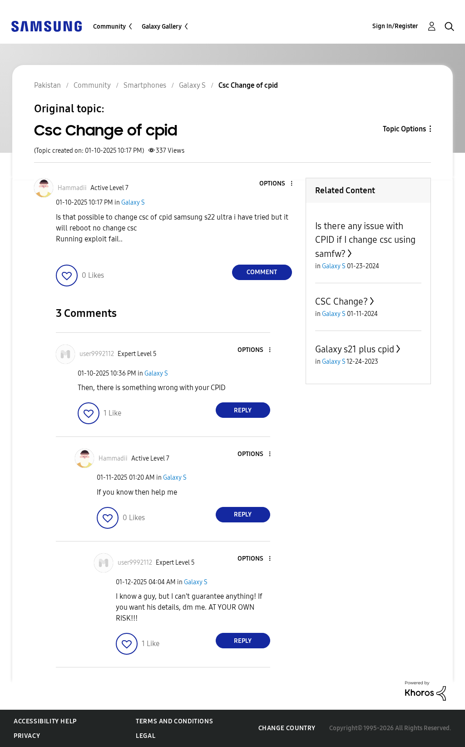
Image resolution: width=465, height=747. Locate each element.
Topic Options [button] (404, 129)
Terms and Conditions (174, 721)
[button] (276, 184)
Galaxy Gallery (162, 26)
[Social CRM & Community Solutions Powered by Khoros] (425, 690)
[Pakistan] (46, 25)
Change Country (287, 728)
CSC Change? (341, 301)
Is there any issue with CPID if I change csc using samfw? (365, 240)
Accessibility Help (45, 721)
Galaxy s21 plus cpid (354, 349)
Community (109, 26)
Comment (262, 272)
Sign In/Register (395, 26)
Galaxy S (133, 202)
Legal (145, 736)
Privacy (27, 736)
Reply (243, 410)
